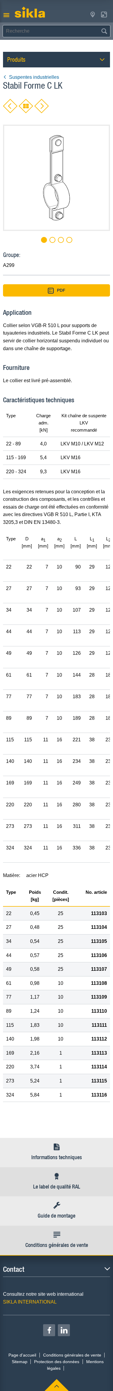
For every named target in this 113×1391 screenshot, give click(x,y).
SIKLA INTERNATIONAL (30, 1301)
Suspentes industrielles (34, 77)
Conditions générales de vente (72, 1355)
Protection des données (56, 1361)
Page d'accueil (22, 1355)
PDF (61, 290)
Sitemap (19, 1361)
